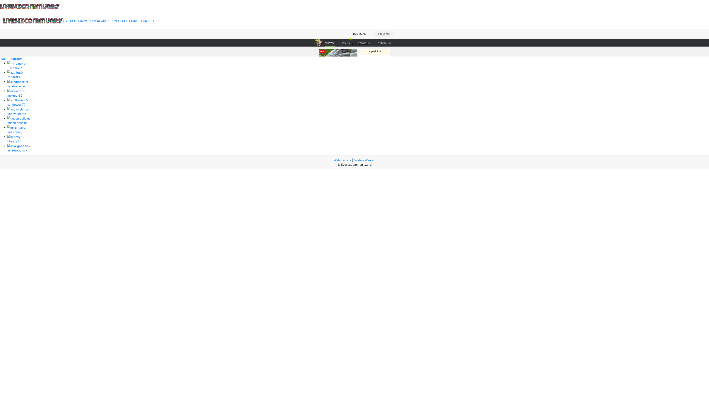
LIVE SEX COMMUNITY (79, 21)
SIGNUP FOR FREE (142, 21)
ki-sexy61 (14, 141)
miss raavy (14, 132)
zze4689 (13, 77)
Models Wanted (364, 160)
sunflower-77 (16, 104)
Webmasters (342, 160)
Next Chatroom (12, 59)
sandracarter (16, 86)
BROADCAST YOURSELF (112, 21)
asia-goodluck (17, 150)
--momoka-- (16, 68)
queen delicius (17, 123)
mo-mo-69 (15, 95)
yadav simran (16, 114)
